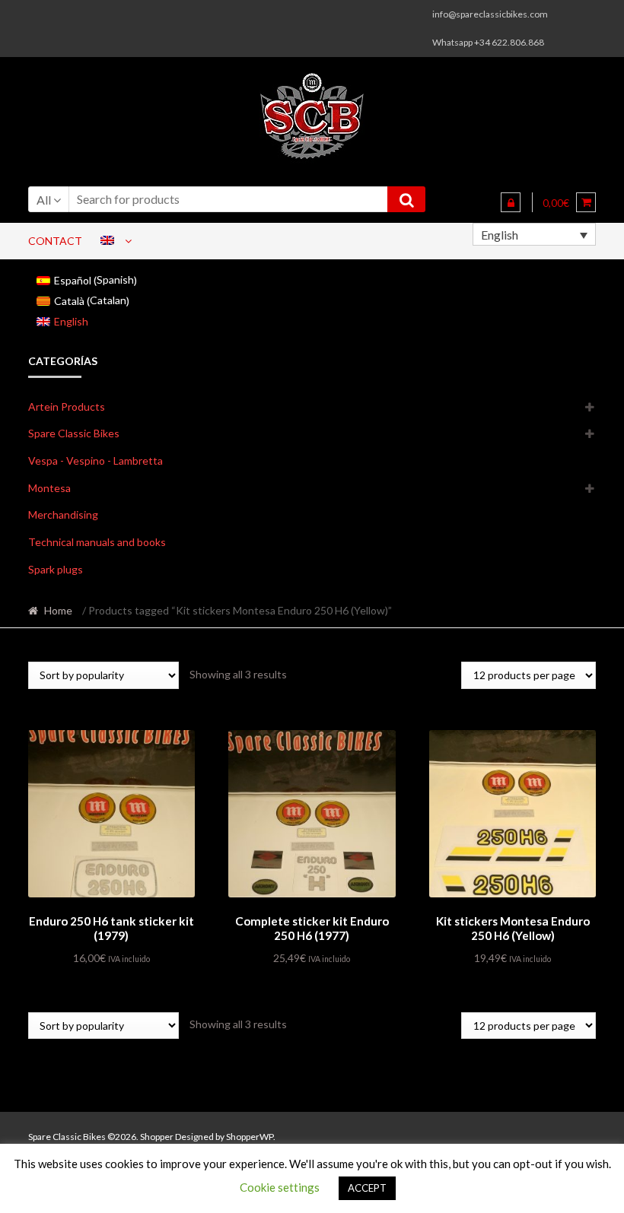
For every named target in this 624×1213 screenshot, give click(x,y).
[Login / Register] (511, 202)
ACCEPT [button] (367, 1188)
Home (58, 610)
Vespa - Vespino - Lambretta (95, 460)
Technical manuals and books (97, 541)
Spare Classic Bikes (73, 433)
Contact (55, 240)
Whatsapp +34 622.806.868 (488, 42)
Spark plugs (55, 569)
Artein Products (66, 406)
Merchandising (63, 514)
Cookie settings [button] (280, 1187)
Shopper (157, 1136)
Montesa (49, 487)
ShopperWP (249, 1136)
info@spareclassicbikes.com (490, 14)
